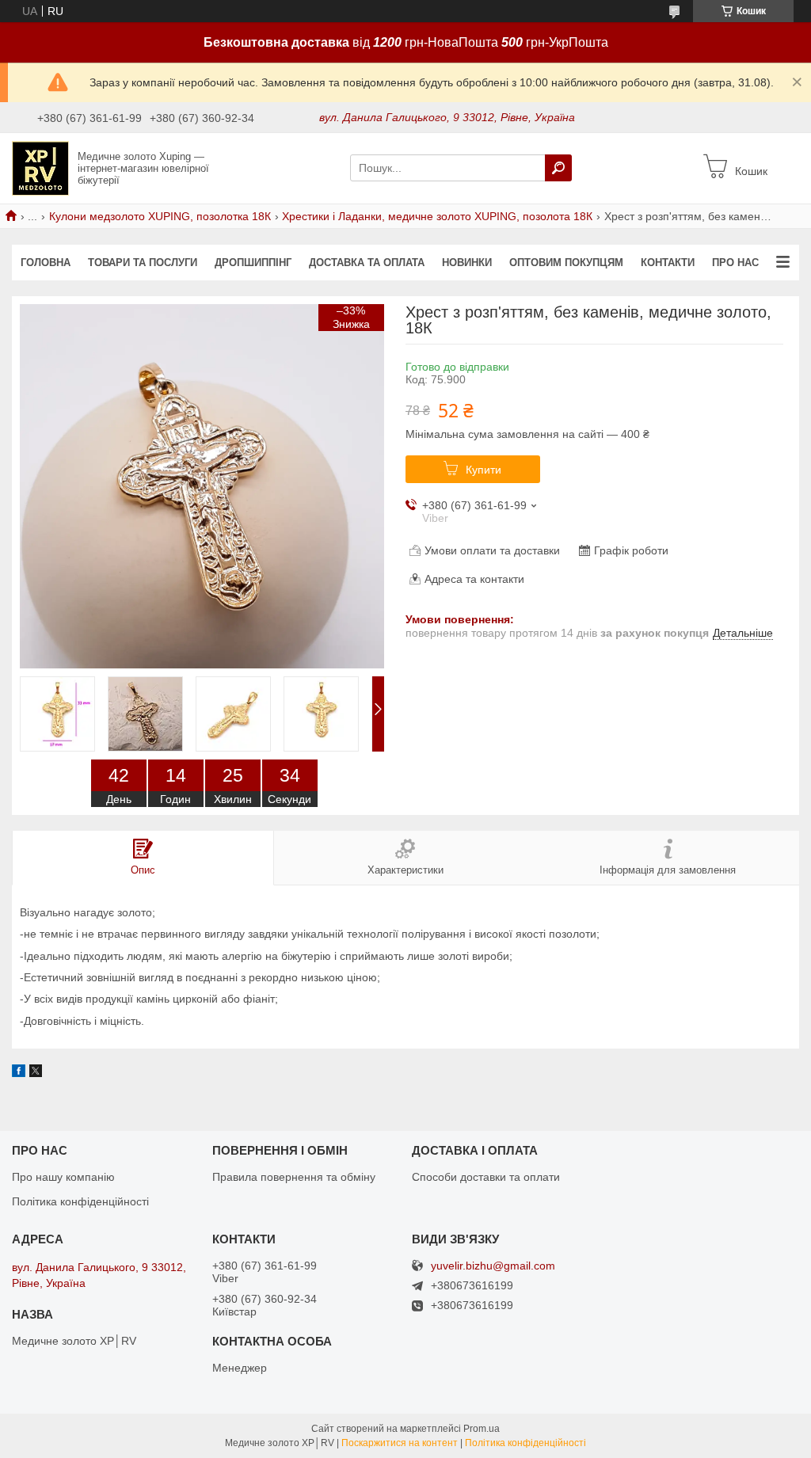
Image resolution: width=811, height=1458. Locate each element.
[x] (35, 1073)
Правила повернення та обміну (293, 1177)
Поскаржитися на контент (399, 1442)
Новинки (467, 262)
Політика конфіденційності (80, 1201)
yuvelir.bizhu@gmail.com (493, 1266)
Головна (45, 262)
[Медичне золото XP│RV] (40, 167)
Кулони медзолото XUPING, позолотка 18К (160, 216)
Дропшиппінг (253, 262)
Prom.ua (481, 1428)
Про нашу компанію (63, 1177)
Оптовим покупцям (566, 262)
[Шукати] (558, 167)
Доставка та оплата (367, 262)
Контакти (668, 262)
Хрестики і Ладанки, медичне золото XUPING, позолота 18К (437, 216)
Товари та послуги (142, 262)
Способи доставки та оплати (486, 1177)
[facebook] (18, 1073)
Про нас (735, 262)
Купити (483, 469)
